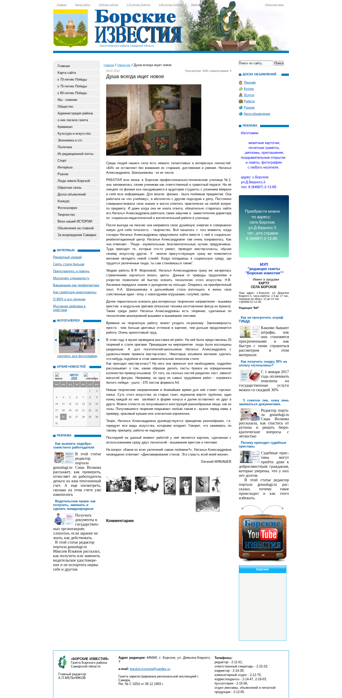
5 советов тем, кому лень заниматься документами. (264, 402)
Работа (249, 101)
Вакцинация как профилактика (76, 285)
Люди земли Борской (74, 181)
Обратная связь (274, 4)
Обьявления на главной (76, 228)
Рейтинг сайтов (108, 4)
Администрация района (75, 113)
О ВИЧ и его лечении (69, 299)
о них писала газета (73, 120)
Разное (63, 174)
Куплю (249, 89)
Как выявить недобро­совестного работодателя (73, 445)
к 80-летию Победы (171, 4)
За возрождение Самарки (77, 235)
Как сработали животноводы (74, 292)
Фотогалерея (67, 208)
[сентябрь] (91, 376)
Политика (65, 147)
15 (90, 403)
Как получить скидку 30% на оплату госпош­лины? (263, 363)
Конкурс (64, 201)
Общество (65, 106)
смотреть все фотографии (77, 356)
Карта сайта (82, 4)
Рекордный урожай (67, 257)
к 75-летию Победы (138, 4)
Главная (61, 4)
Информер (197, 4)
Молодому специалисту (71, 278)
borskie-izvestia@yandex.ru (150, 669)
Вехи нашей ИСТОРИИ (75, 221)
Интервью (65, 167)
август (74, 374)
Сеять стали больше (68, 264)
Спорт (62, 160)
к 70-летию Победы (72, 79)
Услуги (249, 95)
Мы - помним (67, 100)
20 (76, 410)
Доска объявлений (72, 194)
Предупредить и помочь (71, 271)
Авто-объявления (257, 114)
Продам (250, 82)
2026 (74, 378)
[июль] (59, 376)
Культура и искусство (74, 133)
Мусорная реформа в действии (69, 308)
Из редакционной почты (75, 154)
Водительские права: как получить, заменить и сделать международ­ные (74, 505)
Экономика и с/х (70, 140)
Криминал (65, 127)
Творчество (66, 214)
